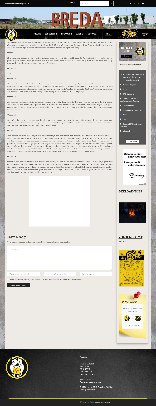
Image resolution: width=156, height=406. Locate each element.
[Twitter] (135, 4)
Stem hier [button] (132, 141)
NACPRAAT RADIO (88, 374)
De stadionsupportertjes (132, 110)
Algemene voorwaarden (90, 382)
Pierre (125, 115)
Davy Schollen (128, 105)
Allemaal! (126, 131)
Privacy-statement (88, 389)
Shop (108, 34)
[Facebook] (131, 4)
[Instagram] (139, 4)
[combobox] (95, 3)
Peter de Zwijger (129, 85)
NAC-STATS (85, 366)
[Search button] (111, 3)
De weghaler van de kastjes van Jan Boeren (129, 99)
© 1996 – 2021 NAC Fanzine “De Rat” (96, 387)
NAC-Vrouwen (128, 94)
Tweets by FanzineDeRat (130, 64)
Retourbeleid (85, 379)
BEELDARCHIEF (130, 191)
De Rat (125, 119)
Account (71, 2)
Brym (125, 89)
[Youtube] (143, 4)
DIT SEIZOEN (86, 371)
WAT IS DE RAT (87, 364)
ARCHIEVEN (85, 369)
